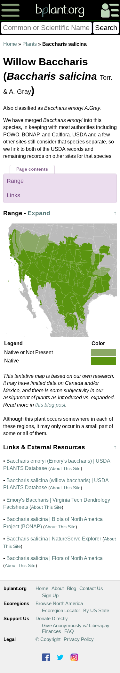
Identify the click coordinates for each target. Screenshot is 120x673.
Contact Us (91, 588)
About (58, 588)
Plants (29, 44)
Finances (51, 631)
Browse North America (59, 603)
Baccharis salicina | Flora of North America (54, 558)
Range (15, 181)
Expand (39, 213)
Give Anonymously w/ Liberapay (75, 625)
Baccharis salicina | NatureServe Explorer (53, 538)
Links (13, 195)
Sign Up (50, 595)
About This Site (65, 468)
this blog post (50, 405)
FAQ (69, 631)
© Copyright (48, 639)
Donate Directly (52, 618)
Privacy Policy (79, 639)
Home (10, 44)
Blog (71, 588)
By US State (96, 610)
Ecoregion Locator (61, 610)
